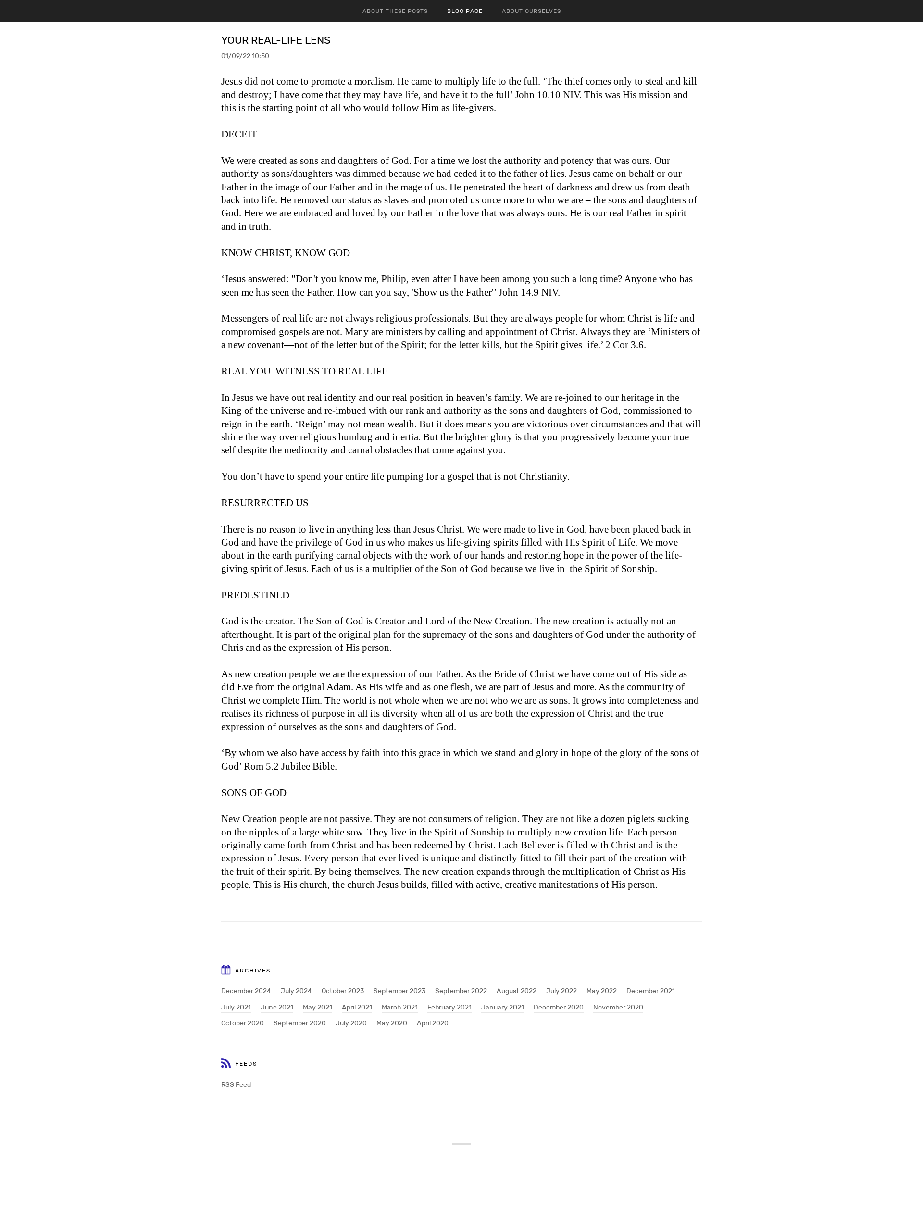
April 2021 (357, 1007)
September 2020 (300, 1023)
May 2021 (317, 1007)
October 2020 (242, 1023)
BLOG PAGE (465, 10)
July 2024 (296, 990)
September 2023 (399, 990)
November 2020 (618, 1007)
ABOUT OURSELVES (531, 10)
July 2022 (561, 990)
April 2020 (433, 1023)
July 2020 (351, 1023)
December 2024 (246, 990)
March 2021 (400, 1007)
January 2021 (502, 1007)
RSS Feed (236, 1084)
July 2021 (236, 1007)
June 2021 (277, 1007)
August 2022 (516, 990)
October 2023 (343, 990)
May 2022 (601, 990)
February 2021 (449, 1007)
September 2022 (461, 990)
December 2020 (559, 1007)
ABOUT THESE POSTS (395, 10)
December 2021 (650, 990)
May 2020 (391, 1023)
